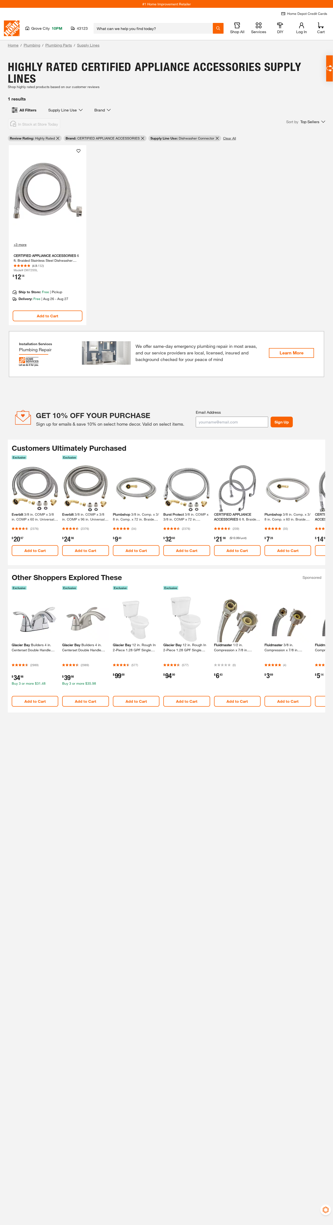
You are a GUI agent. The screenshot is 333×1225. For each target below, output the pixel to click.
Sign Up (281, 422)
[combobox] (153, 28)
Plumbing (32, 45)
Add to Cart (47, 315)
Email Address (208, 412)
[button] (305, 121)
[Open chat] (329, 68)
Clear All (229, 138)
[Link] (47, 235)
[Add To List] (78, 151)
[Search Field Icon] (218, 28)
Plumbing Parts (58, 45)
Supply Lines (88, 45)
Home (13, 45)
